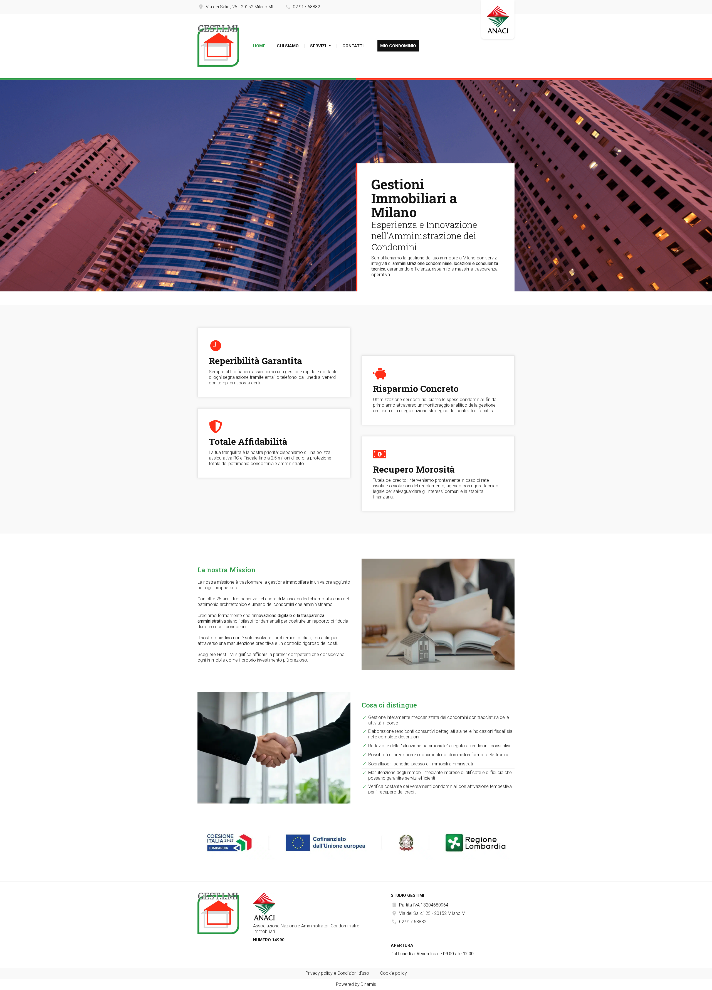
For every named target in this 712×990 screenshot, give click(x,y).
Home (259, 45)
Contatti (353, 45)
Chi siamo (288, 45)
